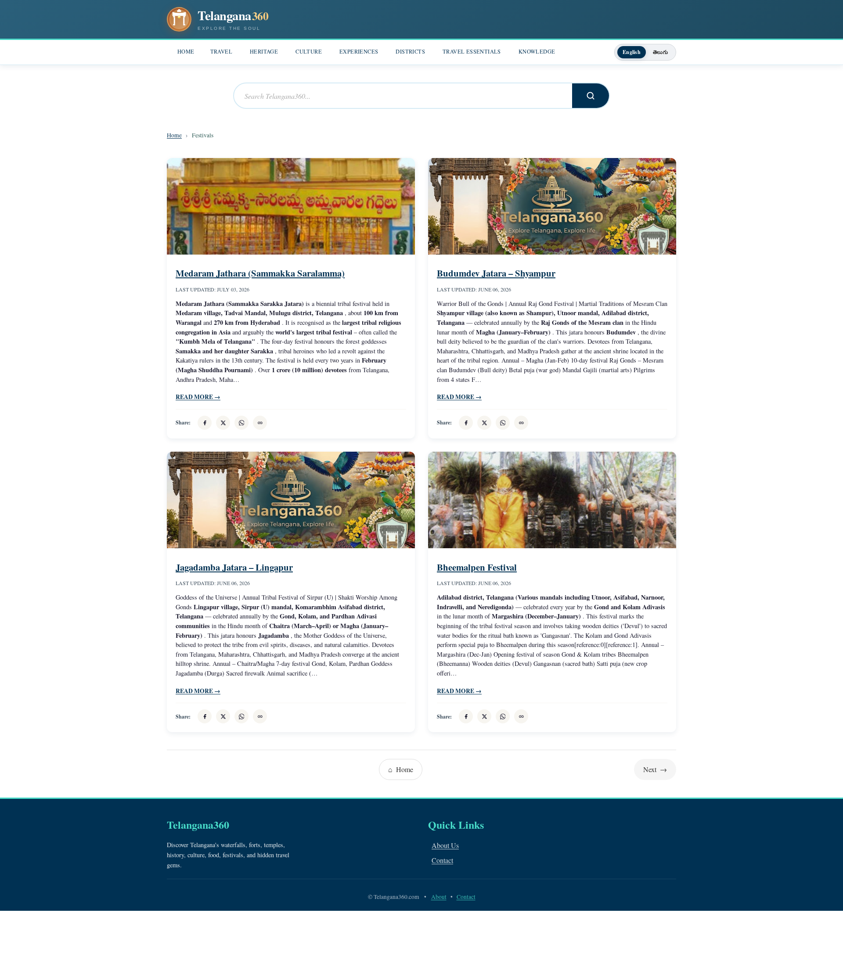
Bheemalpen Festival (477, 567)
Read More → (198, 396)
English (632, 52)
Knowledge (537, 51)
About (439, 897)
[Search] (590, 95)
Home (186, 51)
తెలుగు (660, 52)
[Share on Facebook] (205, 423)
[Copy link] (260, 423)
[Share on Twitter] (223, 423)
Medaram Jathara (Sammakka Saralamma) (260, 273)
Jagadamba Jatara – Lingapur (234, 567)
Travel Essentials (472, 51)
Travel (221, 51)
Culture (308, 51)
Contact (442, 860)
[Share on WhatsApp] (241, 423)
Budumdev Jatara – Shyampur (496, 273)
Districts (410, 51)
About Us (445, 845)
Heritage (264, 51)
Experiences (358, 51)
